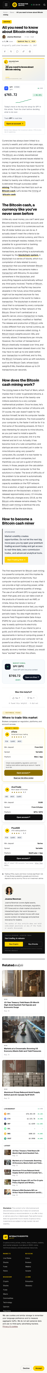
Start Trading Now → (16, 560)
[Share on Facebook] (4, 51)
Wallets (28, 1266)
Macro (5, 1294)
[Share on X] (11, 51)
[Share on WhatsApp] (17, 51)
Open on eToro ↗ (32, 677)
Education (29, 1281)
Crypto (5, 1281)
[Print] (29, 51)
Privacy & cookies (10, 1326)
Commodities (8, 1298)
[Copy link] (23, 51)
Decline (26, 1368)
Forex (5, 1266)
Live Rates (7, 1258)
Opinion (6, 1307)
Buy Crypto (13, 944)
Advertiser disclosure (11, 950)
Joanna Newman (14, 37)
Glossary (28, 1285)
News (12, 12)
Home (5, 12)
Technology (7, 1302)
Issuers (28, 1271)
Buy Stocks (33, 944)
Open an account (13, 124)
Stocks (5, 1262)
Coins (27, 1258)
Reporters (7, 1311)
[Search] (44, 4)
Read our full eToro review (23, 778)
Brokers (28, 1262)
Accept (39, 1368)
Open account (23, 773)
